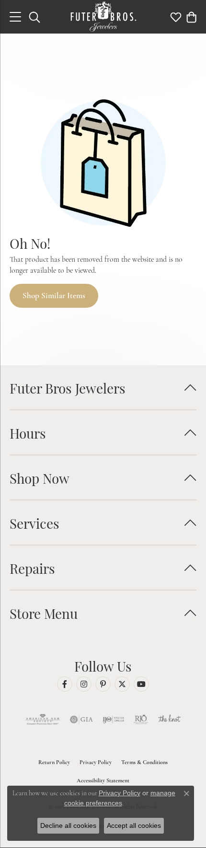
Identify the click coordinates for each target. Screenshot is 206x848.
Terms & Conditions (144, 762)
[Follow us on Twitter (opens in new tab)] (122, 684)
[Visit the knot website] (169, 719)
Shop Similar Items (54, 295)
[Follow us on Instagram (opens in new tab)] (84, 684)
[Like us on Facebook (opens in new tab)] (64, 684)
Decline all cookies (68, 825)
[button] (34, 17)
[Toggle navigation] (15, 17)
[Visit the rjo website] (141, 719)
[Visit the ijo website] (113, 719)
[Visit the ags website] (42, 719)
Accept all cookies (134, 825)
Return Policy (54, 762)
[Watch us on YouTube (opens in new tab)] (141, 684)
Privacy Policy (96, 762)
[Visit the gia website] (81, 719)
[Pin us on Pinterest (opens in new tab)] (103, 684)
